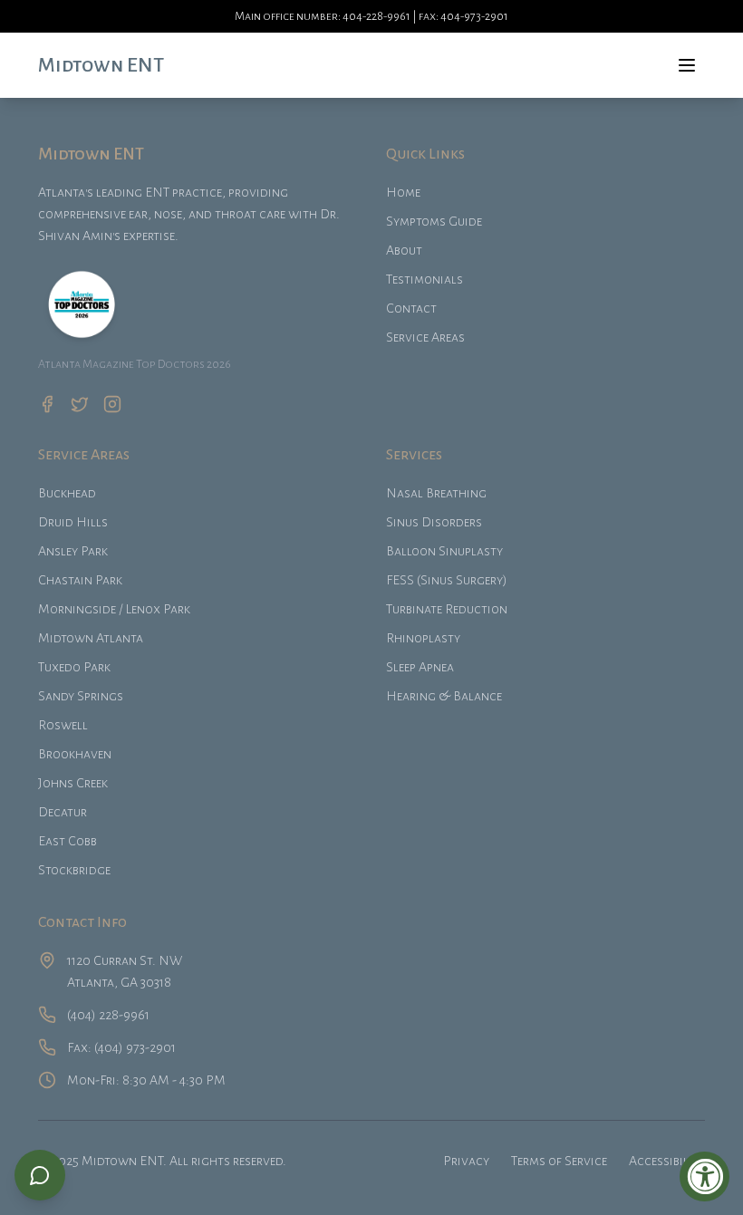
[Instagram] (112, 404)
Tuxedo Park (74, 667)
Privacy (466, 1160)
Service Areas (425, 337)
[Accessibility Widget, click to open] (704, 1176)
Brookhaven (74, 754)
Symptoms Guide (434, 221)
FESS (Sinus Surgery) (446, 580)
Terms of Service (559, 1160)
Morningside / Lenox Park (114, 609)
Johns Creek (73, 783)
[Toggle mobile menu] (687, 65)
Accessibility (667, 1160)
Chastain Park (80, 580)
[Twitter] (80, 404)
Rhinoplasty (423, 638)
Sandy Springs (80, 696)
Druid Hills (73, 522)
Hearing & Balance (444, 696)
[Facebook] (47, 404)
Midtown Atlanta (90, 638)
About (404, 250)
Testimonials (424, 279)
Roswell (63, 725)
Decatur (62, 812)
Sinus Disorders (434, 522)
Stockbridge (74, 870)
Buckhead (67, 493)
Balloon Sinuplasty (444, 551)
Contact (411, 308)
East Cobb (67, 841)
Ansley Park (73, 551)
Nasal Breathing (436, 493)
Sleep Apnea (420, 667)
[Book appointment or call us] (39, 1175)
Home (403, 192)
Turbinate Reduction (446, 609)
